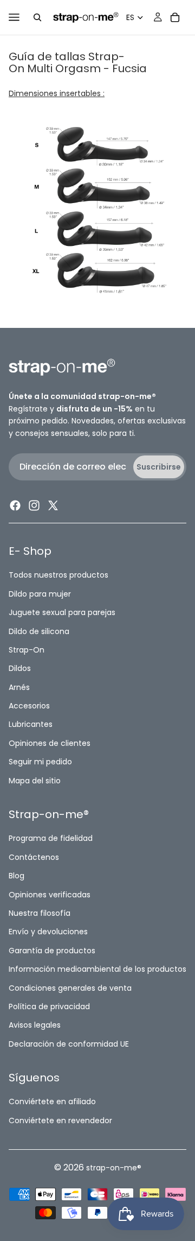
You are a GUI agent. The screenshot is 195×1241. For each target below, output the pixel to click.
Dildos (20, 668)
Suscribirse (158, 466)
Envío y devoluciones (48, 931)
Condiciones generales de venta (70, 987)
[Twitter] (53, 505)
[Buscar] (37, 17)
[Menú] (14, 17)
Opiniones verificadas (49, 894)
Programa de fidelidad (51, 838)
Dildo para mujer (40, 593)
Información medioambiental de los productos (97, 969)
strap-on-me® (113, 1167)
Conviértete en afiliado (52, 1101)
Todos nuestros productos (58, 574)
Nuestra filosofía (39, 913)
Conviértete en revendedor (60, 1120)
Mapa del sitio (35, 780)
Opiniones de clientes (49, 743)
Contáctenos (34, 857)
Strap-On (26, 649)
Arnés (19, 686)
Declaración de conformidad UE (69, 1043)
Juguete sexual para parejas (62, 612)
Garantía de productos (52, 950)
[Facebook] (15, 505)
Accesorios (29, 705)
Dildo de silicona (39, 630)
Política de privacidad (49, 1006)
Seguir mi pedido (40, 761)
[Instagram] (34, 505)
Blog (16, 875)
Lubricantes (31, 724)
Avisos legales (35, 1025)
